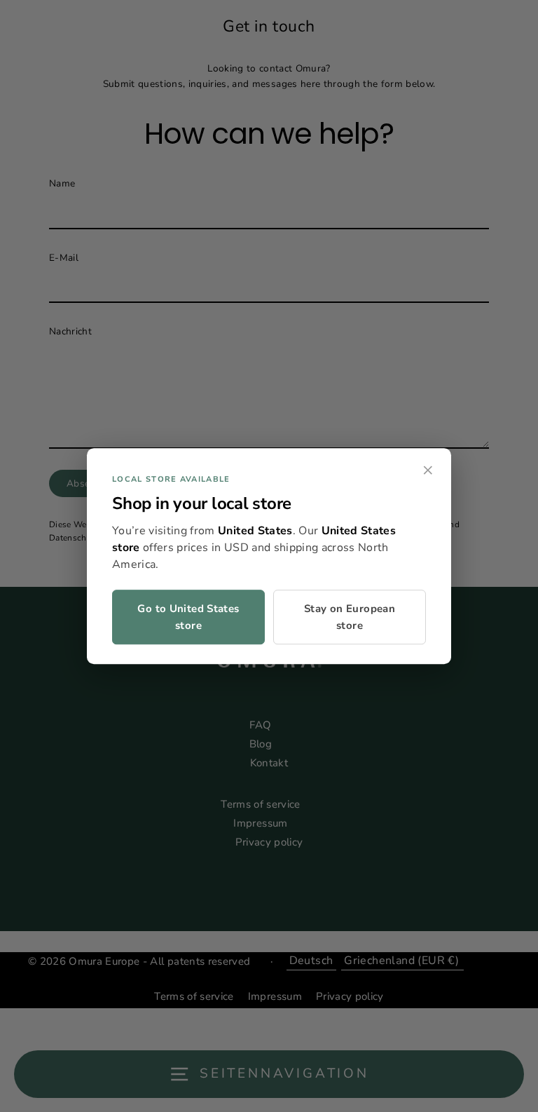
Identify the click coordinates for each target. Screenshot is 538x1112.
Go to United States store (188, 617)
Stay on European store (349, 617)
